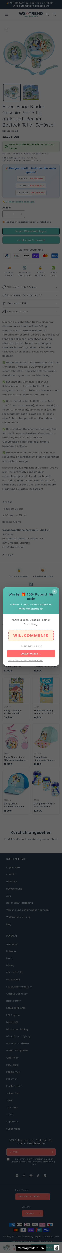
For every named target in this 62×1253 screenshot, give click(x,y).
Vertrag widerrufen (31, 1248)
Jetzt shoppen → (31, 653)
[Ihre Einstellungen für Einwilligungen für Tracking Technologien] (56, 1247)
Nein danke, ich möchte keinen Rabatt (25, 660)
